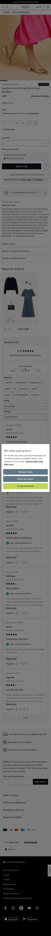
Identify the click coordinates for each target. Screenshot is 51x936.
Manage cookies (25, 472)
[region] (25, 468)
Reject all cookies (25, 479)
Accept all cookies (25, 486)
